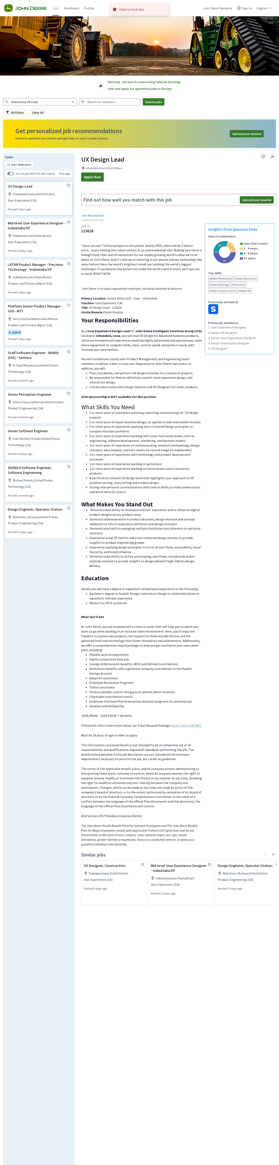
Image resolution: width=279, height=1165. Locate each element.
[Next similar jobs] (273, 854)
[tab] (94, 215)
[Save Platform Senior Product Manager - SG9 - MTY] (68, 305)
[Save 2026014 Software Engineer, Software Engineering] (68, 466)
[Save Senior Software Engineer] (68, 430)
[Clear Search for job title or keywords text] (73, 102)
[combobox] (40, 102)
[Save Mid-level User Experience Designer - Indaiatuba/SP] (68, 222)
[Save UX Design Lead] (68, 185)
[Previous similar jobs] (265, 854)
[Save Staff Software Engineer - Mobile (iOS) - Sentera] (68, 351)
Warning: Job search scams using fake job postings (144, 82)
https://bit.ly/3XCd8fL (186, 725)
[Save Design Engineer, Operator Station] (68, 508)
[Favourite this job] (263, 156)
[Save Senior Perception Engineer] (68, 393)
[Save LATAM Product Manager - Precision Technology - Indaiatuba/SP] (68, 263)
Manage (64, 174)
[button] (264, 8)
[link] (25, 8)
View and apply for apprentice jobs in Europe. (140, 89)
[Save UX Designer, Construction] (142, 864)
